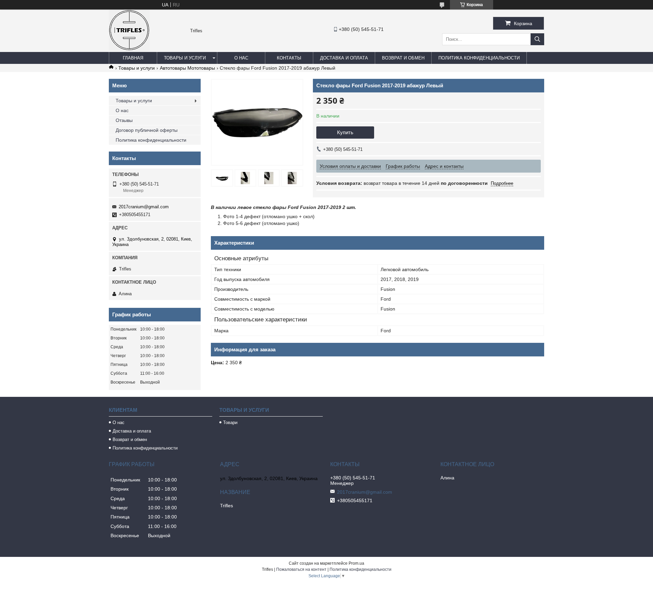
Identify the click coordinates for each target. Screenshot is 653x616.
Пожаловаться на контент (301, 569)
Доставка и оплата (344, 57)
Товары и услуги (185, 57)
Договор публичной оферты (147, 130)
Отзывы (124, 120)
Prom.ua (356, 563)
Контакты (289, 57)
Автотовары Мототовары (187, 68)
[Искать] (537, 39)
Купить (345, 132)
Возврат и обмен (403, 57)
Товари (230, 422)
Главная (133, 57)
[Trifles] (129, 49)
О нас (241, 57)
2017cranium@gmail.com (144, 206)
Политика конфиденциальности (479, 57)
